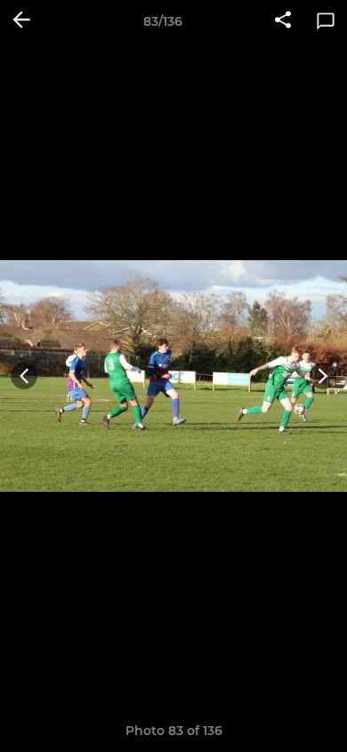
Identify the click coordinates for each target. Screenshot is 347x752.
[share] (283, 21)
